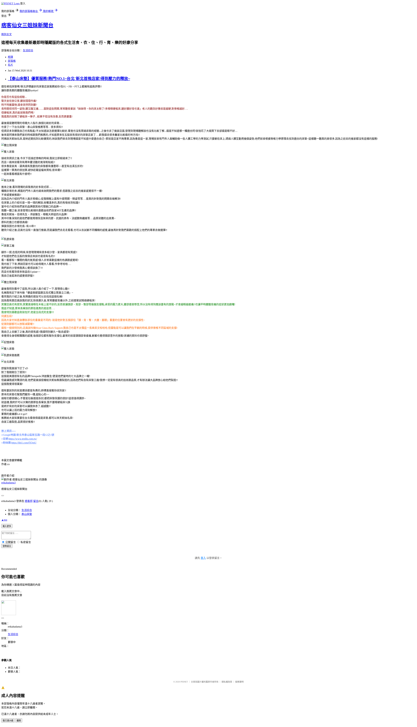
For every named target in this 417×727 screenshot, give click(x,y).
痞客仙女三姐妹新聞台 (27, 25)
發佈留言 (7, 546)
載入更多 (7, 526)
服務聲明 (239, 682)
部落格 (12, 61)
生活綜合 (28, 50)
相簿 (10, 57)
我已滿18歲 (8, 720)
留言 (35, 501)
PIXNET (184, 682)
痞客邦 (29, 501)
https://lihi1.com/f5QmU (23, 442)
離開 (19, 720)
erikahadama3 (8, 482)
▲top (4, 519)
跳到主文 (6, 34)
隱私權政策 (227, 682)
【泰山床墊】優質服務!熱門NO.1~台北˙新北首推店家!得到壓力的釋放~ (69, 78)
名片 (10, 64)
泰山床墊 (27, 514)
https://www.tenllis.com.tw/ (23, 438)
